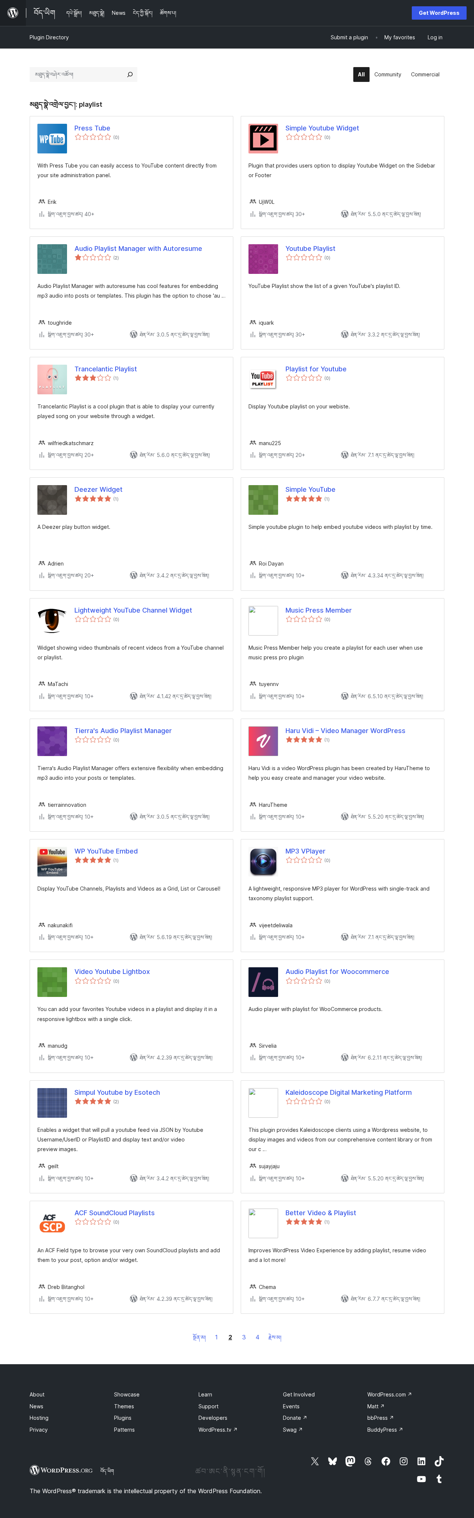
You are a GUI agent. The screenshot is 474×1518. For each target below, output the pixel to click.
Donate (295, 1418)
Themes (124, 1406)
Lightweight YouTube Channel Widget (133, 610)
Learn (205, 1394)
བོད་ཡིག (107, 1471)
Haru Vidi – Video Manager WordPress (345, 731)
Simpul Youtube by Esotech (117, 1092)
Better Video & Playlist (321, 1213)
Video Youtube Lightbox (112, 971)
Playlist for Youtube (316, 369)
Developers (212, 1418)
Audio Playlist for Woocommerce (337, 971)
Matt (376, 1406)
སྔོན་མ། (199, 1337)
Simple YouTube (311, 489)
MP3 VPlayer (306, 851)
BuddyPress (385, 1429)
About (37, 1394)
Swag (293, 1429)
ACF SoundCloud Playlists (114, 1213)
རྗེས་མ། (274, 1337)
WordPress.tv (218, 1429)
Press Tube (92, 128)
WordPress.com (389, 1394)
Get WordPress (439, 13)
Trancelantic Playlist (105, 369)
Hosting (39, 1418)
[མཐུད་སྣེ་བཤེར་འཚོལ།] (130, 74)
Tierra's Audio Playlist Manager (123, 731)
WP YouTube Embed (106, 851)
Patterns (124, 1429)
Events (291, 1406)
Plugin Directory (49, 37)
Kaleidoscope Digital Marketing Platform (349, 1092)
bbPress (380, 1418)
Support (208, 1406)
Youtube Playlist (311, 248)
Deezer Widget (98, 489)
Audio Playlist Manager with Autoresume (138, 248)
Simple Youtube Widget (322, 128)
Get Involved (299, 1394)
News (36, 1406)
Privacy (39, 1429)
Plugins (122, 1418)
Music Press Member (319, 610)
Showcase (127, 1394)
